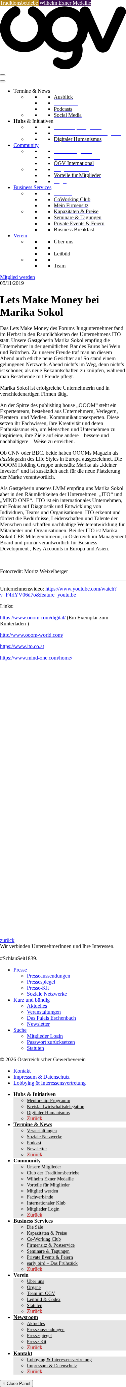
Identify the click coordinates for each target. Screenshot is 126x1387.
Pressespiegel (41, 982)
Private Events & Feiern (50, 1257)
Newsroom (25, 1317)
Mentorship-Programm (48, 1100)
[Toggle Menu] (2, 81)
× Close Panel (16, 1383)
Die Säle (35, 1227)
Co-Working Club (44, 1239)
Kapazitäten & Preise (47, 1233)
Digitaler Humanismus (48, 1112)
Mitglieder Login (45, 1036)
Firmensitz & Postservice (51, 1245)
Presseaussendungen (48, 976)
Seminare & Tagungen (48, 1251)
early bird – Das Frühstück (52, 1263)
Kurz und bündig (31, 1000)
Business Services (32, 187)
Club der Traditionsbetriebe (53, 1172)
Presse (20, 970)
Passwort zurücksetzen (51, 1042)
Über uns (35, 1281)
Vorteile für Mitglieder (48, 1184)
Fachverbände (40, 1197)
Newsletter (38, 1024)
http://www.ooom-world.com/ (31, 635)
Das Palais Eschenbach (51, 1018)
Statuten (35, 1048)
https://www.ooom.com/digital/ (33, 617)
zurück (7, 940)
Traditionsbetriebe (19, 3)
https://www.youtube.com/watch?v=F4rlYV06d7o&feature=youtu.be (58, 592)
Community (26, 145)
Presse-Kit (38, 988)
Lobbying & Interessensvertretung (49, 1083)
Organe (34, 1287)
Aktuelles (37, 1006)
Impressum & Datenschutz (41, 1077)
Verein (20, 235)
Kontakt (22, 1071)
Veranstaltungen (44, 1012)
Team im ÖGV (41, 1293)
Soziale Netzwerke (47, 994)
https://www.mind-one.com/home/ (36, 658)
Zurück (34, 1118)
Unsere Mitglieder (44, 1166)
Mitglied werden (17, 277)
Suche (20, 1030)
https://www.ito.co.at (22, 646)
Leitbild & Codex (43, 1299)
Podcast (34, 1142)
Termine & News (32, 1124)
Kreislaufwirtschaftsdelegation (55, 1106)
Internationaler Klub (46, 1203)
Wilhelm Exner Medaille (65, 3)
